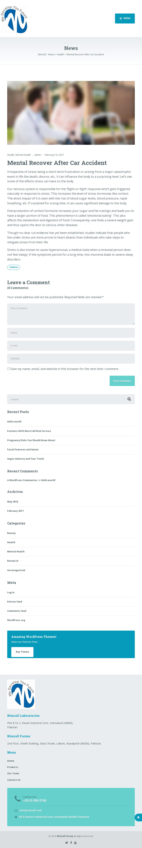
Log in (10, 592)
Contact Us (14, 779)
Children (13, 267)
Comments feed (16, 610)
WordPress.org (16, 620)
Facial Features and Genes (23, 449)
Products (12, 767)
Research (12, 560)
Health (10, 154)
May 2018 (12, 501)
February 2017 (15, 510)
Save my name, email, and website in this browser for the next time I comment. (64, 369)
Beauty (11, 533)
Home (10, 760)
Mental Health (23, 154)
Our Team (13, 773)
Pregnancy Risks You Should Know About (31, 440)
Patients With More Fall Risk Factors (29, 431)
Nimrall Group (65, 836)
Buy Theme (22, 651)
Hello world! (14, 421)
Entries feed (14, 601)
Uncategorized (16, 570)
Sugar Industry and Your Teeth (25, 458)
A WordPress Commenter (22, 480)
